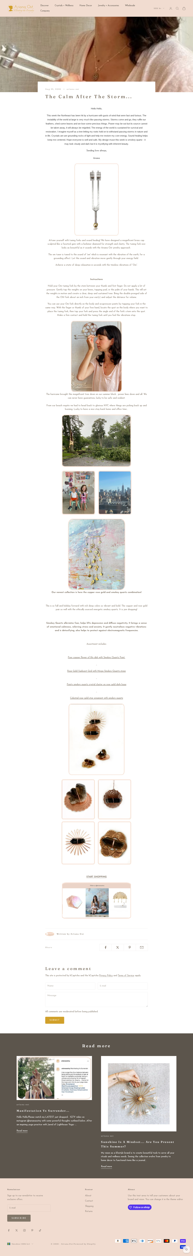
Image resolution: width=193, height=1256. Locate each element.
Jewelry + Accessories (108, 6)
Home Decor (85, 6)
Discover (44, 6)
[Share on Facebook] (105, 947)
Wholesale (130, 6)
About (88, 1196)
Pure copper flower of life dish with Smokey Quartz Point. (96, 657)
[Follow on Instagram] (24, 1230)
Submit (55, 1020)
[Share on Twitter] (117, 947)
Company (45, 11)
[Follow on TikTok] (40, 1230)
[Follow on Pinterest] (32, 1230)
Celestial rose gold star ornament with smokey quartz (96, 698)
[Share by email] (142, 947)
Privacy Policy (106, 976)
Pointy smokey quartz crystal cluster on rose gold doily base (96, 684)
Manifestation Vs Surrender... (43, 1110)
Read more (22, 1131)
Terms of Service (126, 976)
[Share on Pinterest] (130, 947)
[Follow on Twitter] (16, 1230)
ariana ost (73, 89)
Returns (89, 1211)
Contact (89, 1201)
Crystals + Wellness (64, 6)
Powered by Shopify (85, 1244)
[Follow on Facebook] (8, 1230)
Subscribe (19, 1218)
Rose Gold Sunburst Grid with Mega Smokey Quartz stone (96, 671)
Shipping (89, 1206)
